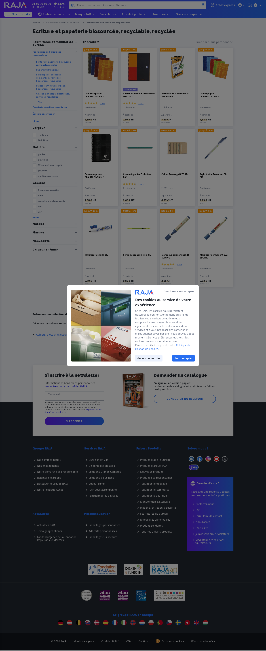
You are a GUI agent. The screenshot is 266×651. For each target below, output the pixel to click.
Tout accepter (183, 358)
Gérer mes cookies (148, 358)
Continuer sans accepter (179, 291)
